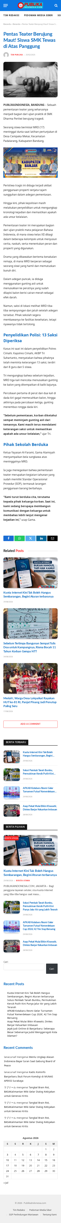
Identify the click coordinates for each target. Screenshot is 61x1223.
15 (46, 1160)
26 (23, 1171)
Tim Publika (17, 55)
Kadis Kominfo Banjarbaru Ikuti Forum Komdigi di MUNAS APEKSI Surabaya (28, 1076)
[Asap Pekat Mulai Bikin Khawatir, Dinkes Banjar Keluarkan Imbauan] (12, 810)
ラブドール (10, 1087)
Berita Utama (11, 838)
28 (38, 1171)
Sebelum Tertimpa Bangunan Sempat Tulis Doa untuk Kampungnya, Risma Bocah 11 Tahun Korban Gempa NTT (29, 647)
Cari (6, 961)
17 (7, 1165)
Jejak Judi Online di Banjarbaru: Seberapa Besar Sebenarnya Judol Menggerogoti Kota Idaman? (32, 1032)
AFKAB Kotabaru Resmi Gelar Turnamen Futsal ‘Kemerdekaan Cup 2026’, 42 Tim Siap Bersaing (39, 791)
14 (38, 1160)
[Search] (56, 5)
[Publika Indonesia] (30, 5)
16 (53, 1160)
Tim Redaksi (11, 15)
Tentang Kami (50, 1214)
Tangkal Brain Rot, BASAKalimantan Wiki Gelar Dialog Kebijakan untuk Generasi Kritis (29, 1091)
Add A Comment (30, 724)
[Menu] (5, 5)
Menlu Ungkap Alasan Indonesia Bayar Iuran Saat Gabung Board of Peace (29, 1061)
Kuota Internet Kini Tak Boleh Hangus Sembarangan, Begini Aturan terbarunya (38, 755)
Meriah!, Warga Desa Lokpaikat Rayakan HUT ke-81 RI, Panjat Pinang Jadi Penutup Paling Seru (30, 702)
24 (7, 1171)
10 (7, 1160)
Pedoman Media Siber (38, 15)
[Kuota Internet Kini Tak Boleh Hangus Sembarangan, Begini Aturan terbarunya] (30, 572)
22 (46, 1165)
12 (23, 1160)
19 (23, 1165)
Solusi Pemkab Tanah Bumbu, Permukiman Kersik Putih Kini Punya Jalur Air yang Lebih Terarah (40, 773)
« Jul (6, 1182)
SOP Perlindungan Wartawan (23, 1214)
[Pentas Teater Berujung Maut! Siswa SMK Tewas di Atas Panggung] (30, 79)
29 (46, 1171)
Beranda (7, 24)
